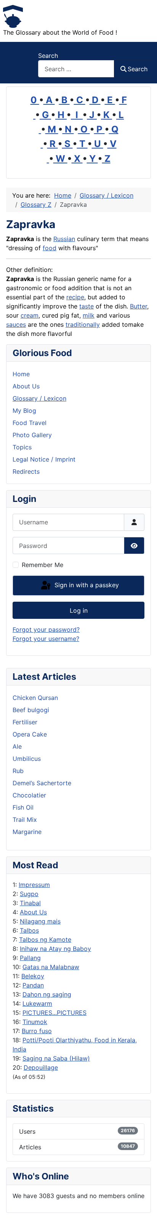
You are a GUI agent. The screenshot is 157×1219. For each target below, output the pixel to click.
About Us (33, 912)
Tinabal (30, 903)
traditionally (83, 324)
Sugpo (29, 894)
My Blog (24, 410)
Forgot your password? (46, 629)
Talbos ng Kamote (45, 939)
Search (48, 55)
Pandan (33, 985)
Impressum (34, 884)
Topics (22, 447)
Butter (138, 306)
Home (21, 374)
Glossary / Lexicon (39, 398)
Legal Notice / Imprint (44, 459)
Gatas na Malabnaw (50, 967)
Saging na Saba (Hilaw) (56, 1058)
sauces (16, 324)
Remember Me (42, 565)
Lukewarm (37, 1003)
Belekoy (32, 976)
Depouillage (41, 1067)
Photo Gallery (32, 435)
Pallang (30, 958)
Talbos (29, 930)
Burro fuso (37, 1031)
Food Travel (29, 423)
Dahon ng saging (46, 994)
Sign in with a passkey (86, 585)
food (49, 248)
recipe (75, 297)
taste (86, 306)
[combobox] (76, 68)
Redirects (26, 471)
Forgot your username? (46, 638)
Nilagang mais (40, 921)
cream (29, 315)
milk (89, 315)
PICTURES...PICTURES (54, 1012)
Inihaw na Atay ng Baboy (55, 948)
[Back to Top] (143, 1205)
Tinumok (34, 1022)
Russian (64, 239)
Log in (79, 610)
